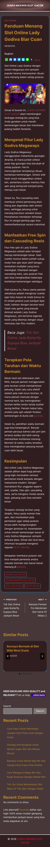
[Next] (42, 656)
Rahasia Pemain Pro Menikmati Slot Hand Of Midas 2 (38, 607)
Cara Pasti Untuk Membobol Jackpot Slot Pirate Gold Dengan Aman (25, 733)
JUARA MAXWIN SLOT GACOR (20, 580)
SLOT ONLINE (10, 21)
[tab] (19, 673)
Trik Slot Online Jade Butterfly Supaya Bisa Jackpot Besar (11, 607)
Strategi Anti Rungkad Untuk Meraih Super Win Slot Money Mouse (23, 749)
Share (37, 60)
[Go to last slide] (8, 656)
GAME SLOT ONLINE (15, 574)
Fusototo (24, 809)
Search (7, 706)
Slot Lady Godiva (14, 586)
